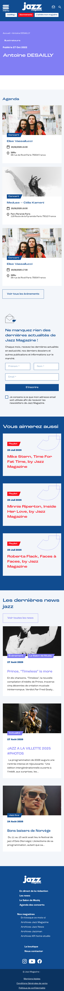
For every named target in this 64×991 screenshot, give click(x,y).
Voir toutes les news (20, 618)
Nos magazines (26, 914)
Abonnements (25, 15)
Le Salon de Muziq (29, 900)
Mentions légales (32, 979)
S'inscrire (32, 387)
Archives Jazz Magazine (35, 922)
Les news (24, 896)
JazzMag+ (11, 15)
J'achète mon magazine (46, 15)
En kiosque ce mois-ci (33, 918)
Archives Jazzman (31, 931)
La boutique (31, 947)
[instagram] (24, 963)
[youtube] (32, 963)
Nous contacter (34, 951)
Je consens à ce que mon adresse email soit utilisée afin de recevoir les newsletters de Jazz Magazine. (33, 400)
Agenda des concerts (32, 905)
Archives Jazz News (32, 927)
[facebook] (39, 963)
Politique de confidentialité (32, 988)
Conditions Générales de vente (32, 983)
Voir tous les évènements (23, 294)
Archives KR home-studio (35, 936)
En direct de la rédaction (33, 891)
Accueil (6, 33)
